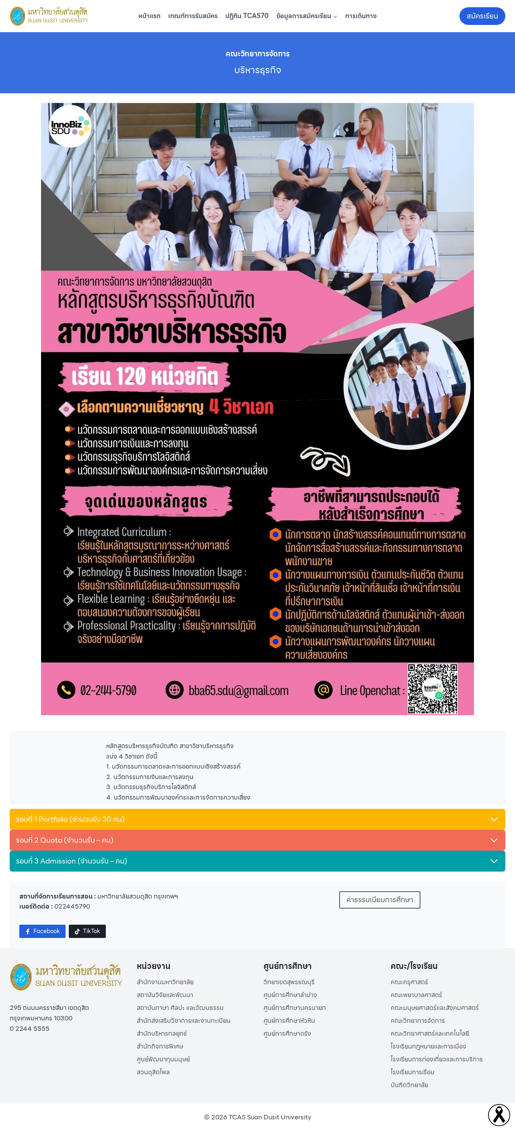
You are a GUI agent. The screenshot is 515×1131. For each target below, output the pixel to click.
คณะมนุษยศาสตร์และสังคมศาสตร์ (435, 1008)
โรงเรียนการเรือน (413, 1072)
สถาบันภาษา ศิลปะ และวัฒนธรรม (180, 1008)
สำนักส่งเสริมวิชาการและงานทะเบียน (184, 1021)
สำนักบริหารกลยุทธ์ (162, 1033)
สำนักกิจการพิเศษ (160, 1046)
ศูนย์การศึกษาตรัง (287, 1033)
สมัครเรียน (482, 16)
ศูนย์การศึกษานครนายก (295, 1008)
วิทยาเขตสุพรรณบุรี (289, 982)
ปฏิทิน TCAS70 (247, 16)
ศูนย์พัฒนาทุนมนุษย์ (163, 1059)
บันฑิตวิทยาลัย (409, 1085)
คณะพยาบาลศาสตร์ (416, 995)
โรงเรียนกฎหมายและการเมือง (428, 1046)
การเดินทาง (361, 16)
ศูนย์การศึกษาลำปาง (290, 995)
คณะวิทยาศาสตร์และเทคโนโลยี (430, 1033)
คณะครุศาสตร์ (409, 982)
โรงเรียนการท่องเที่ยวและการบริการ (437, 1059)
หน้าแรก (149, 16)
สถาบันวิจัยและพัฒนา (165, 995)
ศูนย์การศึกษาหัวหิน (289, 1021)
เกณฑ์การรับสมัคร (193, 16)
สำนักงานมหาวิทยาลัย (165, 982)
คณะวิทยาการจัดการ (418, 1021)
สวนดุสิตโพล (153, 1072)
